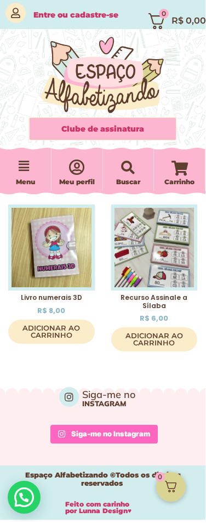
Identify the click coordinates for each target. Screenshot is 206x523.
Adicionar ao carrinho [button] (51, 331)
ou (75, 15)
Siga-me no (108, 394)
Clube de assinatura (102, 129)
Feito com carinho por (98, 507)
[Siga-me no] (69, 397)
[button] (23, 167)
